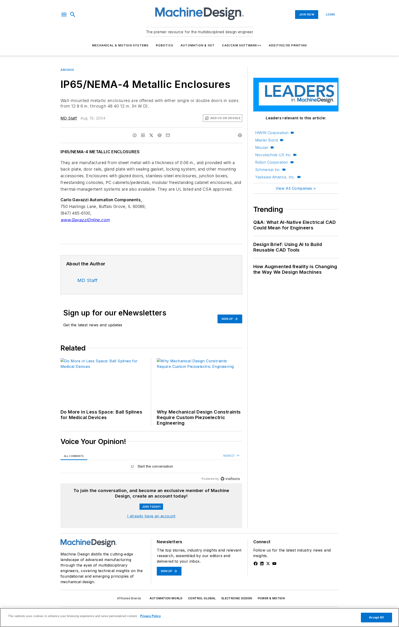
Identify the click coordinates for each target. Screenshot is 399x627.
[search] (72, 14)
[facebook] (134, 135)
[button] (63, 14)
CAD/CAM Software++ (241, 45)
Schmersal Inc (267, 169)
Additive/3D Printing (288, 45)
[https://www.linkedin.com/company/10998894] (262, 563)
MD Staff (68, 118)
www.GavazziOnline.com (84, 219)
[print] (240, 135)
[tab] (73, 456)
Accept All (376, 617)
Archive (67, 70)
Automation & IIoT (198, 45)
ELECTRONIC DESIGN (236, 598)
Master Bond (266, 140)
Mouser (261, 147)
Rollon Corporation (271, 162)
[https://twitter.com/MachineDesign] (268, 563)
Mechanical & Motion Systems (120, 45)
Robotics (164, 45)
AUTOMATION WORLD (166, 598)
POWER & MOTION (271, 598)
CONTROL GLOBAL (202, 598)
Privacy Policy (150, 616)
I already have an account (151, 516)
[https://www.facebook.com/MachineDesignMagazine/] (255, 563)
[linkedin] (143, 135)
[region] (151, 467)
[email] (168, 135)
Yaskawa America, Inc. (275, 177)
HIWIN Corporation (272, 132)
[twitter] (151, 135)
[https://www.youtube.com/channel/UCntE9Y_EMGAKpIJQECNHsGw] (274, 563)
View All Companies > (296, 188)
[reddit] (159, 135)
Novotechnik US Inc (273, 155)
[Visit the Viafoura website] (230, 479)
